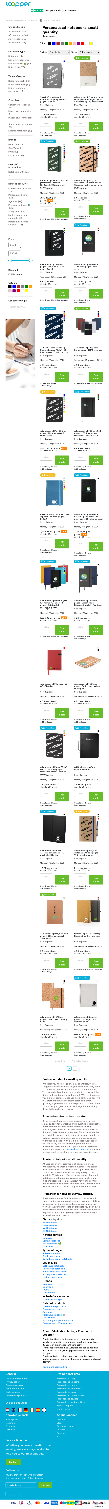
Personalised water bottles (71, 1402)
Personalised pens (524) (17, 196)
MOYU (45, 1289)
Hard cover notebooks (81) (19, 113)
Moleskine (47, 1284)
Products (10, 1426)
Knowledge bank (17, 1415)
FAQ (59, 1436)
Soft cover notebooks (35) (19, 106)
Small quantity (52, 20)
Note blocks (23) (16, 67)
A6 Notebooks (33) (17, 39)
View (46, 123)
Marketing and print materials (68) (18, 217)
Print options (12, 1419)
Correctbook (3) (16, 155)
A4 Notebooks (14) (17, 31)
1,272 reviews (70, 10)
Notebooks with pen (52, 1299)
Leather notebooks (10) (20, 130)
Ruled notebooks (51, 1253)
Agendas (47, 1312)
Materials (10, 1423)
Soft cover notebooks (53, 1265)
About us (61, 1419)
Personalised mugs (67, 1385)
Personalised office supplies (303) (18, 223)
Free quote (62, 126)
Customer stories (66, 1426)
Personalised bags (66, 1378)
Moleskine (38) (15, 144)
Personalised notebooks (69, 1388)
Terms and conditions (17, 1378)
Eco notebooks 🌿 (51, 1243)
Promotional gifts (68, 1374)
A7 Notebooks (49, 1231)
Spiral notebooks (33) (19, 60)
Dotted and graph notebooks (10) (17, 90)
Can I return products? (17, 1395)
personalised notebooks (78, 1149)
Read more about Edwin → (56, 1366)
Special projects (65, 1405)
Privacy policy (13, 1381)
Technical (10, 1429)
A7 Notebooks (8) (17, 42)
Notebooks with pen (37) (18, 173)
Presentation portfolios (54, 1306)
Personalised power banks (70, 1395)
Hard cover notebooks (53, 1268)
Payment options (14, 1385)
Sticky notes (48, 1317)
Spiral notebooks (51, 1240)
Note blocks (48, 1246)
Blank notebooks (51, 1256)
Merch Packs (63, 1409)
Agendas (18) (15, 201)
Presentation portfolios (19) (20, 190)
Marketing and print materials (57, 1320)
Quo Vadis (47, 1287)
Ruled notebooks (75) (19, 81)
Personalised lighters (68, 1381)
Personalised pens (52, 1309)
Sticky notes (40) (16, 211)
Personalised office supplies (57, 1323)
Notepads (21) (15, 56)
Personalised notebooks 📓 (28, 20)
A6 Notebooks (49, 1228)
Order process (13, 1392)
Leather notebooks (52, 1277)
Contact (13, 1462)
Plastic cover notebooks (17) (20, 119)
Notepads (47, 1238)
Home (9, 20)
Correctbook (48, 1292)
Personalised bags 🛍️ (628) (19, 206)
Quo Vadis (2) (15, 148)
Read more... (49, 36)
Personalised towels (67, 1398)
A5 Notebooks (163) (18, 35)
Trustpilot (53, 10)
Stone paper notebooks (54, 1274)
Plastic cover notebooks (54, 1271)
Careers (61, 1429)
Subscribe (45, 1485)
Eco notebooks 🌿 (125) (20, 63)
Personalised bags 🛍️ (53, 1314)
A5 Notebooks (49, 1225)
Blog (59, 1423)
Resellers (62, 1433)
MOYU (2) (13, 151)
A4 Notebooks (49, 1222)
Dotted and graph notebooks (57, 1259)
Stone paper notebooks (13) (20, 126)
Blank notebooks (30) (19, 84)
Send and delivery (15, 1388)
